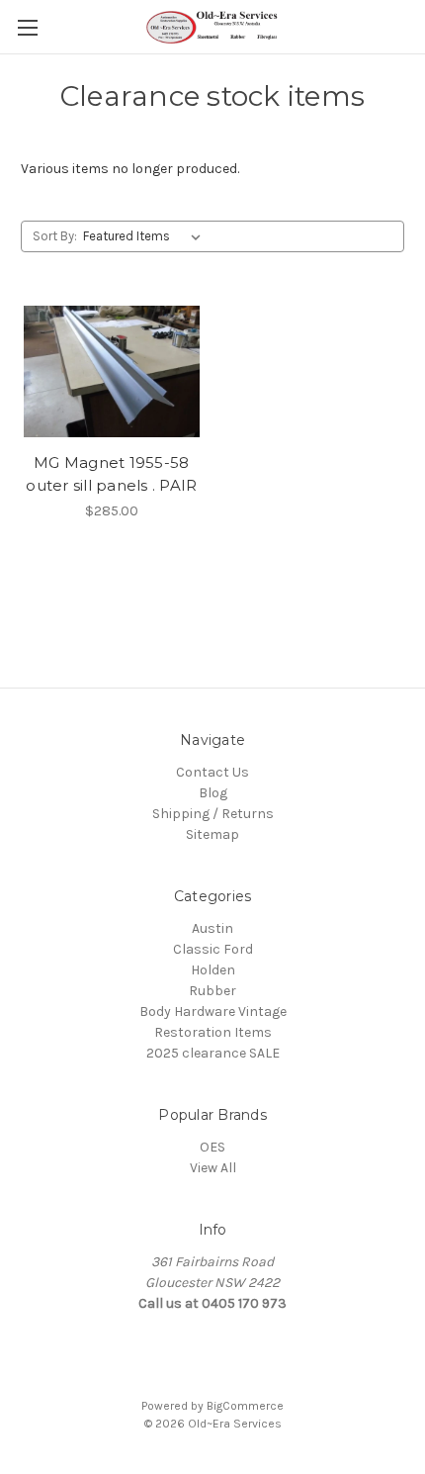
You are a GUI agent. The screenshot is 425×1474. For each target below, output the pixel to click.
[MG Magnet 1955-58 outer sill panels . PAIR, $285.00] (112, 371)
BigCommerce (245, 1406)
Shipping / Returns (213, 813)
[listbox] (146, 236)
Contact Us (212, 772)
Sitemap (212, 834)
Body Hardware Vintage (213, 1011)
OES (212, 1147)
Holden (213, 970)
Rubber (212, 990)
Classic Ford (213, 949)
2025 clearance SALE (213, 1053)
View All (213, 1167)
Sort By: (55, 236)
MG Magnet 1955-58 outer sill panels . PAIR (111, 474)
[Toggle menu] (27, 27)
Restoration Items (213, 1032)
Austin (212, 928)
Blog (213, 792)
